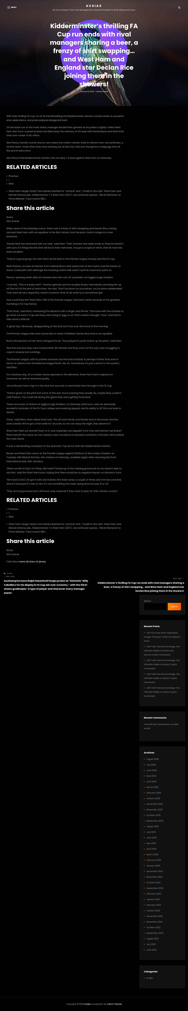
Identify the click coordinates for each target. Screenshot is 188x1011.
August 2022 (152, 938)
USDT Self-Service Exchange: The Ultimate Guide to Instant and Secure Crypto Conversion (162, 650)
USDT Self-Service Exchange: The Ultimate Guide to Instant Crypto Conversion (162, 664)
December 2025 (154, 804)
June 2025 (151, 837)
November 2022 (154, 921)
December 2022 (154, 916)
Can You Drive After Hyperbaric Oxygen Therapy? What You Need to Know (162, 636)
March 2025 (152, 854)
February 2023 (153, 905)
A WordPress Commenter (157, 724)
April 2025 (151, 848)
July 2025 (151, 832)
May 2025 (151, 843)
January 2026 (153, 798)
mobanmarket (102, 91)
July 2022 (151, 944)
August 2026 (152, 759)
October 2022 (153, 927)
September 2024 (155, 888)
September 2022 (154, 933)
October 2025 (153, 815)
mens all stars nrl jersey (32, 561)
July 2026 (151, 764)
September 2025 (154, 820)
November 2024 (154, 876)
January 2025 (153, 865)
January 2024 (153, 899)
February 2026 (153, 792)
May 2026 (151, 776)
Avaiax (94, 6)
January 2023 (153, 910)
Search (147, 601)
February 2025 (153, 860)
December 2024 (154, 871)
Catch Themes (114, 1004)
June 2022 (151, 949)
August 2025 (152, 826)
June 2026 (151, 770)
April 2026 (151, 781)
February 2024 (153, 893)
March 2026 (152, 787)
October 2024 (153, 882)
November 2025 (154, 809)
